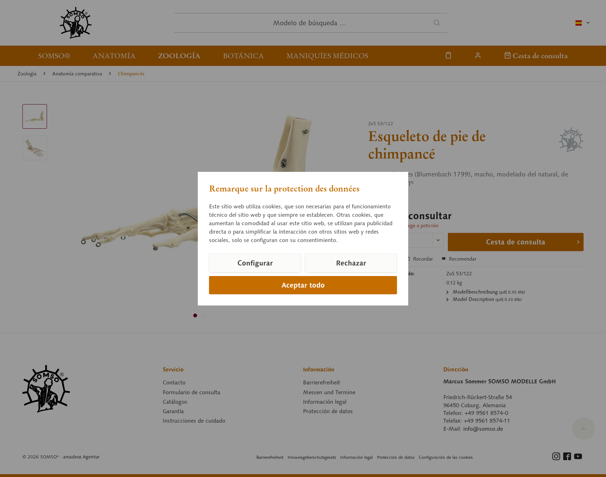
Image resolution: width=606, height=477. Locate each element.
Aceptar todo (303, 285)
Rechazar (351, 263)
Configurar (255, 263)
